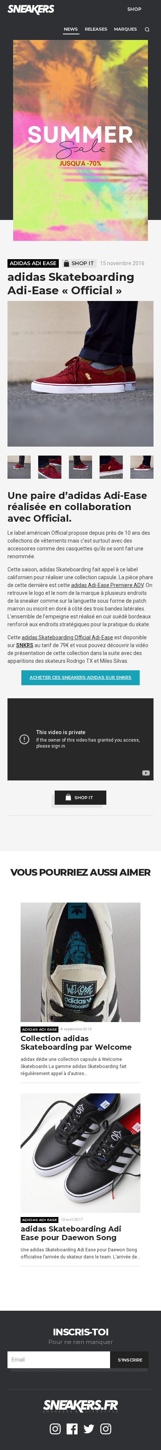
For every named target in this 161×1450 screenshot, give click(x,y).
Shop (134, 9)
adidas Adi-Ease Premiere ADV (107, 585)
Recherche (147, 29)
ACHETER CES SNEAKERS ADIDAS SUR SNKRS (80, 677)
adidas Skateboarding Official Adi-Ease (67, 637)
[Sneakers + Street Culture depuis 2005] (30, 9)
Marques (125, 29)
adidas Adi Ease (33, 263)
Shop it (83, 263)
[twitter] (89, 1429)
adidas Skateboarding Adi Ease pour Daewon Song (71, 1233)
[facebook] (72, 1429)
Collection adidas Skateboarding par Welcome (76, 1043)
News (71, 29)
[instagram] (55, 1429)
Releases (96, 29)
